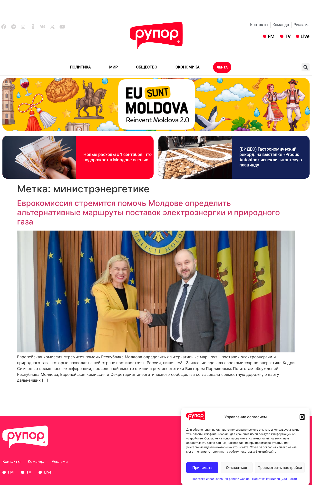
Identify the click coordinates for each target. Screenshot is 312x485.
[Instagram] (23, 27)
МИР (113, 67)
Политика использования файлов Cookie (221, 479)
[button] (302, 417)
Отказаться (236, 467)
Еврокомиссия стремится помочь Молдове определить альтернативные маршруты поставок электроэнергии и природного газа (148, 212)
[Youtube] (62, 27)
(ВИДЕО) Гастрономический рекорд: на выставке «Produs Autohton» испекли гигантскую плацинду (270, 156)
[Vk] (43, 27)
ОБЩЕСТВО (146, 67)
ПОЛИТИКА (80, 67)
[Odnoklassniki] (33, 27)
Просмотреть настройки (280, 467)
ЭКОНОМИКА (188, 67)
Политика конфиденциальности (274, 479)
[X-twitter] (52, 27)
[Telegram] (13, 27)
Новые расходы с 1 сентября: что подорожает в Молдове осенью (117, 157)
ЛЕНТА (222, 67)
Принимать (202, 467)
